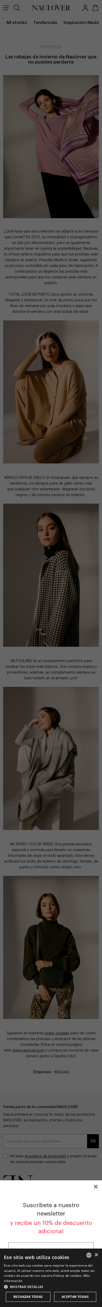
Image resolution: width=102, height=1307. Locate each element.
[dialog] (51, 1278)
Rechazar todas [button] (28, 1296)
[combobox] (89, 1255)
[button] (51, 1287)
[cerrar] (95, 1186)
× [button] (96, 1255)
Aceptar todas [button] (75, 1296)
